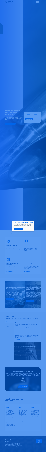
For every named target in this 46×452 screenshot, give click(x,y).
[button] (18, 229)
